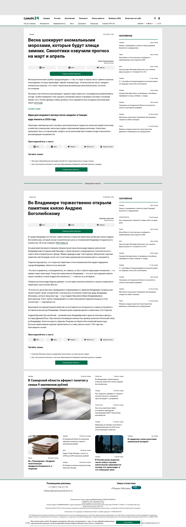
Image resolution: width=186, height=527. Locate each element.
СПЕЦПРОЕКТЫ (124, 217)
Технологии (99, 405)
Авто (120, 66)
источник (38, 103)
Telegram (102, 67)
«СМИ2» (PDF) (153, 517)
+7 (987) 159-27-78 (58, 487)
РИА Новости (62, 243)
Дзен (72, 67)
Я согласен (128, 522)
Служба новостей (106, 218)
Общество (32, 197)
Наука (121, 54)
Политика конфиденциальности (149, 523)
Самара (31, 34)
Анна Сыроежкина (106, 61)
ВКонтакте (90, 146)
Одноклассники (108, 146)
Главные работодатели (71, 74)
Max (43, 67)
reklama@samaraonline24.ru (58, 490)
